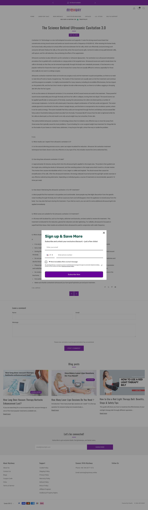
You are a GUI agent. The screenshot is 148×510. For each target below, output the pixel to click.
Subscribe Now (74, 274)
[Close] (104, 232)
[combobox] (50, 255)
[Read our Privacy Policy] (101, 265)
